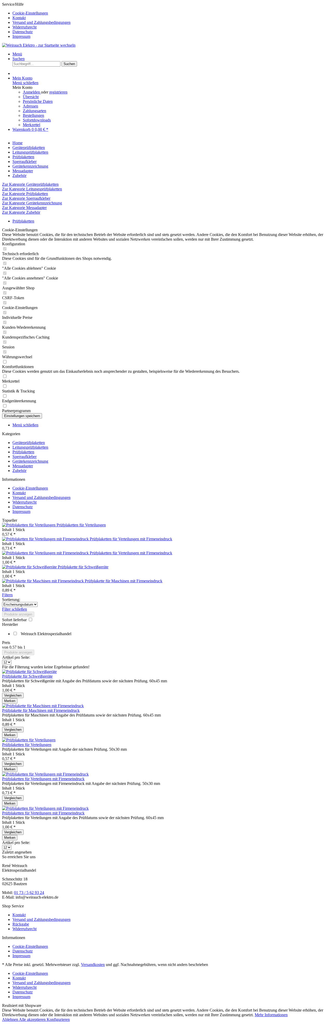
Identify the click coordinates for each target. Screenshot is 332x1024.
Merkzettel (31, 125)
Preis (6, 642)
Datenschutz (22, 32)
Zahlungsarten (34, 111)
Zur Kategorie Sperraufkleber (26, 198)
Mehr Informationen (271, 1015)
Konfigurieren (58, 1019)
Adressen (30, 106)
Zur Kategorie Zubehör (21, 212)
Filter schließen (14, 609)
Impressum (21, 36)
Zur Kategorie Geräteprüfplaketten (30, 184)
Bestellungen (33, 115)
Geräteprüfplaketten (28, 442)
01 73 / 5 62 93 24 (29, 892)
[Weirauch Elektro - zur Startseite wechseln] (38, 45)
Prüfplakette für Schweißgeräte (83, 567)
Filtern (7, 595)
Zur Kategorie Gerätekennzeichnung (32, 203)
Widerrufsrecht (24, 27)
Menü (17, 54)
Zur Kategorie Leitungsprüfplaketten (32, 189)
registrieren (58, 92)
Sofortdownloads (37, 120)
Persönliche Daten (38, 101)
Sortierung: (11, 599)
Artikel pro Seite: (16, 657)
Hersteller (10, 624)
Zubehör (19, 470)
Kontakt (19, 18)
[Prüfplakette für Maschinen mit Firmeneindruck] (43, 581)
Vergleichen (13, 695)
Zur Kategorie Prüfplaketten (25, 193)
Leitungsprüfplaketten (30, 447)
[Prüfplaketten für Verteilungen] (29, 525)
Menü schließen (25, 83)
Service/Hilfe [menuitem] (36, 20)
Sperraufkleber (24, 456)
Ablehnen (10, 1019)
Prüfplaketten (23, 452)
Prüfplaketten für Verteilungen (81, 525)
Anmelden (32, 92)
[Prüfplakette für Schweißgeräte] (30, 567)
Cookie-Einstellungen (30, 13)
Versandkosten (93, 964)
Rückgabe (20, 924)
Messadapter (22, 466)
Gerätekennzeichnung (30, 461)
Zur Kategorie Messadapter (24, 207)
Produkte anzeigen (18, 614)
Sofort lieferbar (15, 620)
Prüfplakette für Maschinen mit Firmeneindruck (123, 581)
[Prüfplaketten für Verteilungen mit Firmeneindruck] (46, 539)
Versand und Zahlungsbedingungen (41, 22)
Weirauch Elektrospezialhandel (46, 634)
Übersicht (31, 97)
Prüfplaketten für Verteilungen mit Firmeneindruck (131, 539)
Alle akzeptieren (33, 1019)
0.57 (13, 647)
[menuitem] (171, 13)
